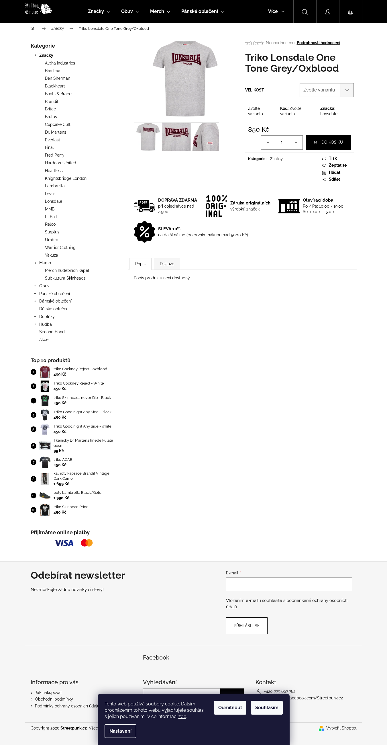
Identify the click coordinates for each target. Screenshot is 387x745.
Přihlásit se (247, 625)
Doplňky (47, 316)
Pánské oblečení (54, 293)
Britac (50, 109)
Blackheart (55, 86)
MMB (49, 209)
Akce (43, 339)
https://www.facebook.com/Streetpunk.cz (303, 698)
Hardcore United (60, 163)
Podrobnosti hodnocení (318, 42)
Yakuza (51, 255)
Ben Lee (52, 70)
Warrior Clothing (60, 247)
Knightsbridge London (66, 178)
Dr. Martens (55, 132)
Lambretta (55, 186)
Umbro (51, 239)
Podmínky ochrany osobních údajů (67, 706)
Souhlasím (266, 707)
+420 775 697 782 (279, 691)
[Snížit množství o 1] (268, 142)
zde (182, 716)
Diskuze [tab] (167, 264)
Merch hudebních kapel (67, 270)
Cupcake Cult (57, 124)
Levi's (50, 193)
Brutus (51, 116)
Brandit (51, 101)
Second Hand (52, 331)
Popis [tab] (140, 264)
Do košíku (332, 142)
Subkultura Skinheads (65, 278)
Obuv (44, 286)
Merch (45, 262)
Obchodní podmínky (54, 699)
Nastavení (120, 731)
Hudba (45, 324)
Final (49, 147)
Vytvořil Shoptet (341, 728)
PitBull (51, 216)
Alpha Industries (60, 63)
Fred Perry (54, 155)
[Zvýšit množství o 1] (295, 142)
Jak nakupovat (48, 692)
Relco (50, 224)
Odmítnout (230, 707)
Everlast (52, 140)
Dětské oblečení (54, 309)
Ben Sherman (57, 78)
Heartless (54, 170)
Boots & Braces (59, 93)
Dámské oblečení (55, 301)
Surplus (52, 232)
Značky (46, 55)
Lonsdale (53, 201)
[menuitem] (98, 11)
